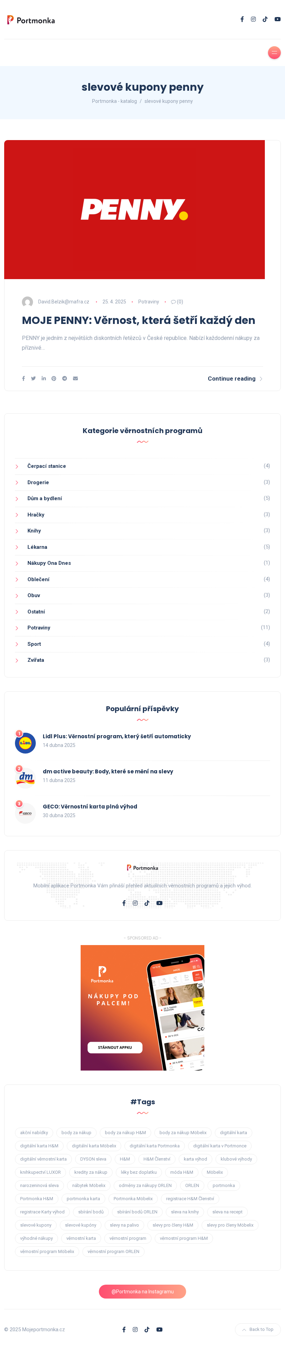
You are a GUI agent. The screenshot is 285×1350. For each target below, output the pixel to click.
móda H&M (181, 1172)
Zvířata (35, 660)
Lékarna (37, 547)
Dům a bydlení (44, 498)
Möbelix (215, 1172)
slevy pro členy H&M (173, 1225)
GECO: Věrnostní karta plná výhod (90, 806)
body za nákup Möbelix (183, 1132)
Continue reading (231, 378)
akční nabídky (34, 1132)
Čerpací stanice (46, 466)
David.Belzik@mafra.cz (63, 301)
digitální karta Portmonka (155, 1145)
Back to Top (262, 1329)
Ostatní (36, 612)
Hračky (35, 515)
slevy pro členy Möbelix (230, 1225)
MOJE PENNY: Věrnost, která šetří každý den (138, 320)
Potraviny (148, 301)
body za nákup (76, 1132)
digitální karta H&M (39, 1145)
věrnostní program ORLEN (113, 1251)
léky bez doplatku (139, 1172)
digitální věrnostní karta (43, 1159)
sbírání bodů (91, 1211)
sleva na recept (227, 1211)
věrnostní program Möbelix (47, 1251)
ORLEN (192, 1185)
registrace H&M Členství (190, 1198)
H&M (125, 1159)
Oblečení (38, 579)
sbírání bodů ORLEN (137, 1211)
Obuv (33, 595)
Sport (34, 644)
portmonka (224, 1185)
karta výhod (195, 1159)
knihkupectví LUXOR (40, 1172)
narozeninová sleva (39, 1185)
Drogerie (38, 482)
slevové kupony (35, 1225)
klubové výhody (236, 1159)
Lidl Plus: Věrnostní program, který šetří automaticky (117, 736)
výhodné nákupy (36, 1238)
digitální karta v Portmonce (219, 1145)
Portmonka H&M (36, 1198)
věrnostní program (127, 1238)
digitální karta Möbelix (94, 1145)
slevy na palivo (124, 1225)
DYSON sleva (93, 1159)
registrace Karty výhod (42, 1211)
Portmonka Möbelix (133, 1198)
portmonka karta (83, 1198)
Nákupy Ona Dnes (49, 563)
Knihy (34, 531)
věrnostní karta (81, 1238)
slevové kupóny (80, 1225)
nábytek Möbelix (88, 1185)
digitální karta (233, 1132)
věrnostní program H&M (184, 1238)
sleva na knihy (185, 1211)
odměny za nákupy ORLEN (145, 1185)
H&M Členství (157, 1159)
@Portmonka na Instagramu (143, 1291)
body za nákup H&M (125, 1132)
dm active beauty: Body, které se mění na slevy (108, 771)
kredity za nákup (90, 1172)
